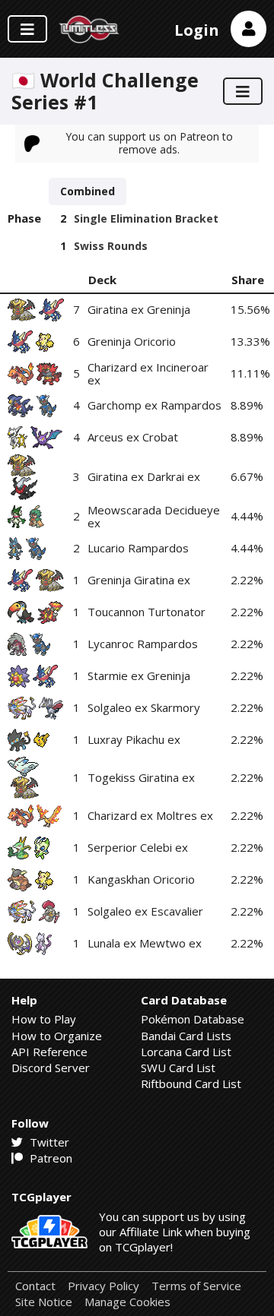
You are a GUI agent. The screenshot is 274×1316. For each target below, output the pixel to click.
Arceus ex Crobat (133, 436)
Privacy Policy (103, 1286)
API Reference (49, 1051)
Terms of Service (196, 1286)
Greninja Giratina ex (139, 579)
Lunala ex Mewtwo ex (145, 943)
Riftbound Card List (191, 1083)
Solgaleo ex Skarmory (144, 707)
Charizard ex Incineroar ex (148, 373)
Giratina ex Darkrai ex (144, 476)
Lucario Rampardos (138, 547)
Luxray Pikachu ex (134, 739)
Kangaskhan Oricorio (141, 879)
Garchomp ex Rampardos (154, 405)
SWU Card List (178, 1067)
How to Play (43, 1019)
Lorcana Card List (186, 1051)
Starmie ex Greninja (139, 675)
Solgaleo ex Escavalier (145, 911)
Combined (87, 191)
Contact (35, 1286)
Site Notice (43, 1301)
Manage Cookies (127, 1301)
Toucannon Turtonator (147, 611)
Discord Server (50, 1067)
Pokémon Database (192, 1019)
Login (196, 30)
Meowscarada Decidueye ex (154, 516)
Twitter (48, 1142)
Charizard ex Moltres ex (150, 815)
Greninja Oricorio (132, 341)
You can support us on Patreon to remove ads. (149, 142)
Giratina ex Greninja (139, 309)
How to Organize (56, 1035)
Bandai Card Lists (186, 1035)
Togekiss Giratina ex (141, 777)
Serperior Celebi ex (138, 847)
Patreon (49, 1158)
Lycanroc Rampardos (143, 643)
